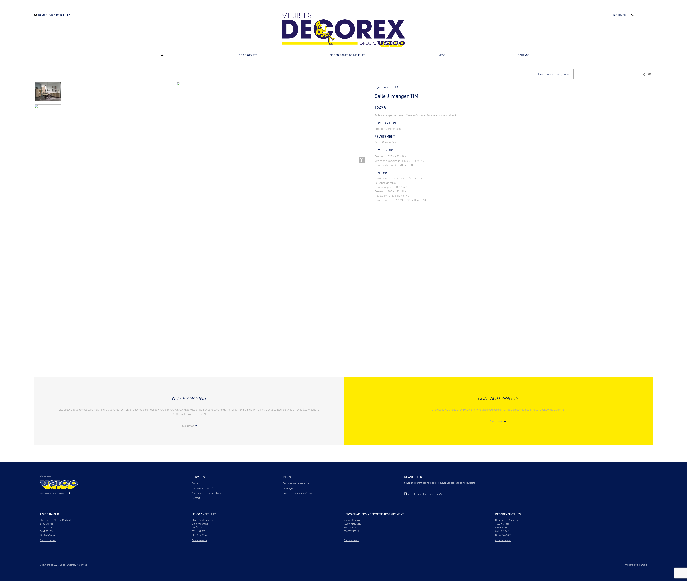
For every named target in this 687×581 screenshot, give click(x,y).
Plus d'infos (188, 426)
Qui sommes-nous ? (202, 488)
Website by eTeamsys (636, 565)
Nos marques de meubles (347, 55)
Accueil (196, 483)
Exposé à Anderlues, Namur (554, 74)
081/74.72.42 (47, 527)
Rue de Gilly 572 (352, 520)
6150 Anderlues (200, 524)
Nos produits (248, 55)
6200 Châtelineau (352, 524)
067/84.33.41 (502, 527)
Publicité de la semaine (296, 483)
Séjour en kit (381, 87)
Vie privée (82, 565)
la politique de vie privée (429, 494)
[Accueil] (162, 55)
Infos (441, 55)
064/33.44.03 (198, 527)
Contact (523, 55)
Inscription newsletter (53, 14)
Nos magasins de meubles (206, 493)
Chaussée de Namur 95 (507, 520)
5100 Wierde (46, 524)
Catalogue (288, 488)
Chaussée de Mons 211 (204, 520)
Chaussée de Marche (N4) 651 (55, 520)
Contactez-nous (48, 540)
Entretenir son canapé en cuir (299, 493)
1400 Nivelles (502, 524)
